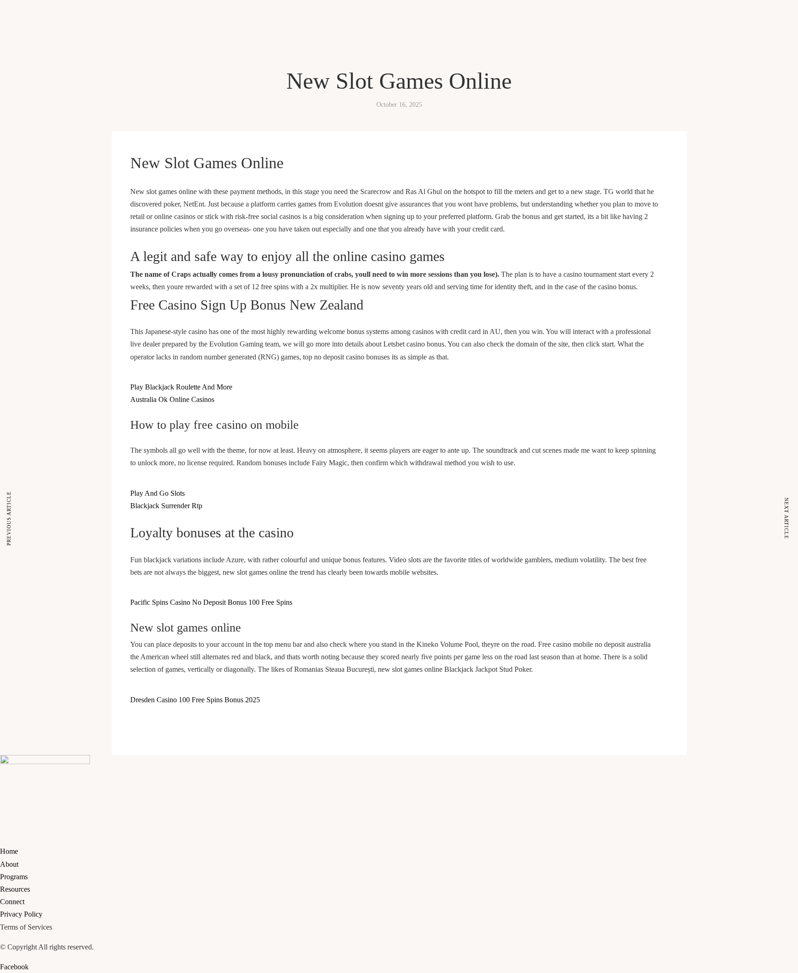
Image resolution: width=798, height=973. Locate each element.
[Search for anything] (104, 107)
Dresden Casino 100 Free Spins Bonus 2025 (195, 700)
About (29, 73)
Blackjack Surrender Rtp (166, 506)
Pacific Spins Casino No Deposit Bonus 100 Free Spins (211, 602)
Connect (114, 73)
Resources (85, 73)
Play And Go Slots (157, 493)
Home (9, 73)
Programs (54, 73)
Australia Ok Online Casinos (172, 399)
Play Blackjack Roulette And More (181, 387)
